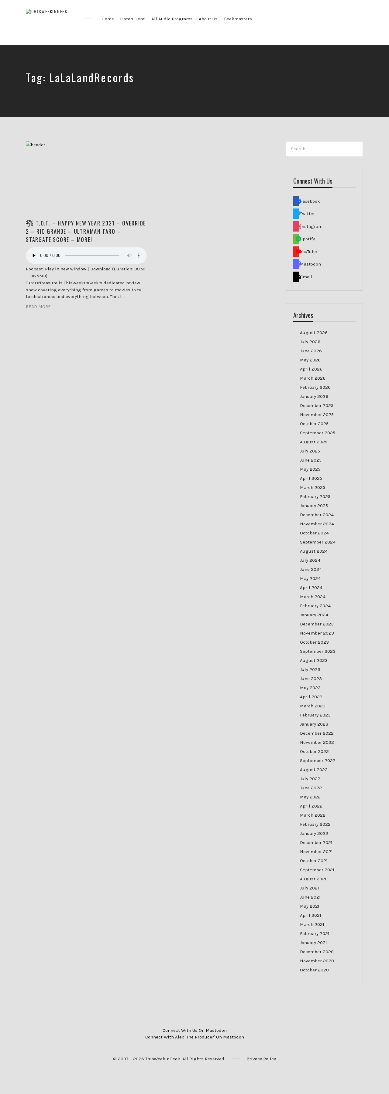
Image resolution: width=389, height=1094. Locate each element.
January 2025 (314, 505)
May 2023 (310, 687)
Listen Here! (132, 19)
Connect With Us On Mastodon (195, 1030)
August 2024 (314, 551)
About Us (208, 19)
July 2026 (310, 341)
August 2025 (313, 442)
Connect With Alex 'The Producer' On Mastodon (194, 1037)
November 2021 (316, 851)
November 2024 (317, 524)
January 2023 (314, 724)
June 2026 (311, 351)
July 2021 (309, 888)
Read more (38, 306)
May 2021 (309, 906)
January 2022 (314, 833)
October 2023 (314, 642)
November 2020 (317, 961)
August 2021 (313, 879)
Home (108, 19)
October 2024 (314, 533)
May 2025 (310, 469)
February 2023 (315, 715)
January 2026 (314, 396)
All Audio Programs (172, 19)
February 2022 (315, 824)
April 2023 (311, 696)
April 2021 (310, 915)
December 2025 (316, 405)
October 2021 (314, 860)
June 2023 (311, 678)
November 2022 (317, 742)
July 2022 (310, 778)
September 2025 (317, 432)
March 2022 (312, 815)
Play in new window (65, 269)
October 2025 (314, 423)
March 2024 (312, 596)
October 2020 (314, 970)
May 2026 (310, 360)
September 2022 (318, 760)
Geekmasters (238, 19)
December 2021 (316, 842)
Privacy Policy (261, 1059)
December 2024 (317, 514)
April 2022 (311, 806)
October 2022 (314, 751)
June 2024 (311, 569)
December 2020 (317, 951)
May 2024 (310, 578)
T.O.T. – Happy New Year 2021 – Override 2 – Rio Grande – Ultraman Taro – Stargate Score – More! (86, 231)
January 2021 (313, 942)
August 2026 (314, 332)
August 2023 (314, 660)
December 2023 (317, 624)
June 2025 (311, 460)
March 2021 (312, 924)
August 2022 (314, 769)
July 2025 (310, 451)
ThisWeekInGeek (162, 1059)
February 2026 (315, 387)
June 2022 (311, 788)
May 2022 (310, 797)
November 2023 (317, 633)
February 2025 (315, 496)
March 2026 (312, 378)
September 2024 (318, 542)
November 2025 (317, 414)
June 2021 (310, 897)
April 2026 (311, 369)
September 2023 (318, 651)
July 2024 (310, 560)
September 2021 (317, 869)
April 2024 (311, 587)
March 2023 (312, 706)
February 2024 (315, 605)
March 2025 (312, 487)
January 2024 (314, 615)
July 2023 (310, 669)
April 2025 (311, 478)
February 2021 (314, 933)
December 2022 (317, 733)
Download (100, 269)
